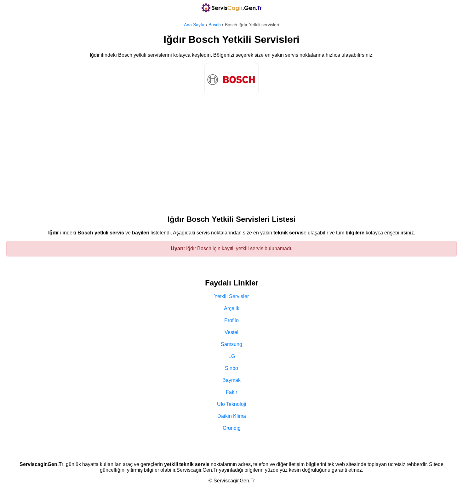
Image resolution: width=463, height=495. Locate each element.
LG (231, 356)
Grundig (232, 428)
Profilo (231, 320)
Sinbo (231, 368)
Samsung (231, 344)
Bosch (215, 24)
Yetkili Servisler (231, 296)
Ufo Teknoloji (231, 404)
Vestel (231, 332)
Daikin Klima (231, 416)
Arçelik (231, 308)
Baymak (231, 380)
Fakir (231, 392)
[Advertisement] (231, 152)
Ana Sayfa (194, 24)
